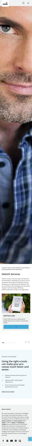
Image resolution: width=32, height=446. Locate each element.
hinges (3, 422)
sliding (13, 422)
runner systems (18, 421)
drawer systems (6, 421)
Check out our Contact (8, 391)
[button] (25, 342)
